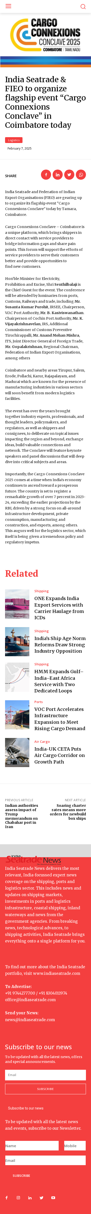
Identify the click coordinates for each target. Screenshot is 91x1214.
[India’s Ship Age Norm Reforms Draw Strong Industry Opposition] (17, 641)
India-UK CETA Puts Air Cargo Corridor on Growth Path (59, 755)
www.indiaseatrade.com (56, 973)
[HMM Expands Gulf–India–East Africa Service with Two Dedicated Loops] (17, 677)
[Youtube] (53, 1198)
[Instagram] (18, 1198)
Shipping (41, 591)
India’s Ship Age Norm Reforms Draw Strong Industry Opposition (60, 644)
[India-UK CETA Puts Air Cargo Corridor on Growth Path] (17, 752)
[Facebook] (46, 175)
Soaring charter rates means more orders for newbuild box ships (68, 811)
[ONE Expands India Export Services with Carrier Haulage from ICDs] (17, 604)
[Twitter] (69, 175)
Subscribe (45, 1089)
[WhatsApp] (81, 175)
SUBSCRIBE (21, 1175)
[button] (83, 6)
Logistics (13, 140)
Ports (38, 702)
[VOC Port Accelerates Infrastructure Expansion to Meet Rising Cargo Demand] (17, 714)
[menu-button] (8, 6)
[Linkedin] (58, 175)
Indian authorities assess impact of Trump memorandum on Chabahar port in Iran (21, 816)
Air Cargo (42, 741)
